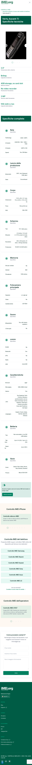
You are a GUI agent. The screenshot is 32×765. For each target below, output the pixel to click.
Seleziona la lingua (5, 693)
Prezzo (2, 726)
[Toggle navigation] (29, 2)
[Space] (7, 688)
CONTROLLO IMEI (5, 9)
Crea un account (7, 494)
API (2, 729)
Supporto (3, 707)
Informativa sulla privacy (7, 742)
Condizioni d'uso (5, 739)
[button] (26, 45)
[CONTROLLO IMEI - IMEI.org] (7, 2)
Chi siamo (3, 715)
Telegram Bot (4, 731)
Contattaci (3, 718)
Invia (16, 673)
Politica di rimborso (5, 744)
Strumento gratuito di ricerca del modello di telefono (16, 11)
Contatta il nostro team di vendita (15, 589)
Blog (2, 705)
